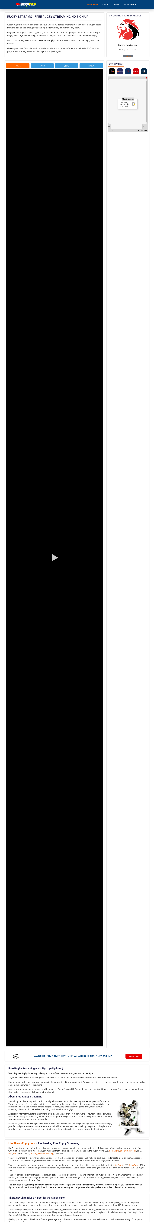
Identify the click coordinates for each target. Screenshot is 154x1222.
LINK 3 (66, 65)
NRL (134, 1150)
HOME (18, 65)
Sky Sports (119, 1165)
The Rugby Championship (41, 1153)
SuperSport (134, 1165)
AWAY (42, 65)
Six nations (114, 1150)
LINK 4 (91, 65)
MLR (10, 1153)
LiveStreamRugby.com (21, 1143)
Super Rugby (126, 1150)
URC (15, 1153)
